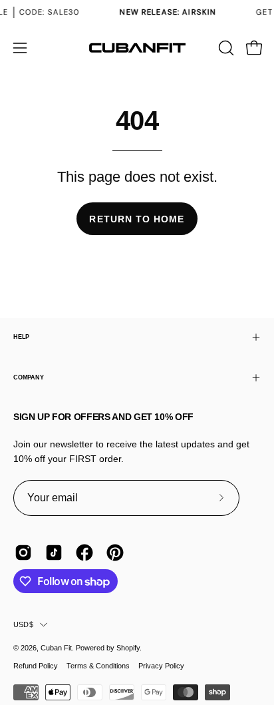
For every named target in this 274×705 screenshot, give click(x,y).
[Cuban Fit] (137, 48)
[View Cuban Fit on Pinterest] (115, 553)
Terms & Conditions (98, 666)
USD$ (23, 624)
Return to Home (136, 219)
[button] (224, 48)
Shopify (128, 648)
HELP (21, 337)
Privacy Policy (161, 666)
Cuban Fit (56, 648)
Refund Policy (35, 666)
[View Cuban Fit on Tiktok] (54, 553)
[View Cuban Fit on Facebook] (84, 553)
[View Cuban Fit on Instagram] (23, 553)
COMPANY (28, 377)
